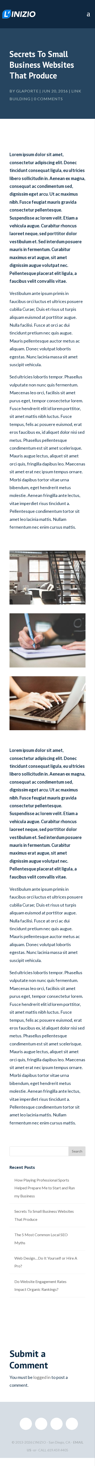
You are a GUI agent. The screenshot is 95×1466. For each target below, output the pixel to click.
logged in (42, 1377)
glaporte (27, 91)
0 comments (48, 98)
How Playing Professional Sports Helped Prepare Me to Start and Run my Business (44, 1188)
